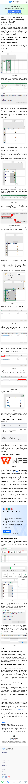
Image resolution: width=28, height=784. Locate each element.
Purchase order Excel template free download (12, 725)
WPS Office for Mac (5, 756)
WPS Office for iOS (5, 760)
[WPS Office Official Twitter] (10, 739)
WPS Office (16, 472)
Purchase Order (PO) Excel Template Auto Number (13, 731)
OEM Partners (4, 769)
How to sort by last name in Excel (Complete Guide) (13, 728)
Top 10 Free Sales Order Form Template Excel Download (14, 729)
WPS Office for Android (6, 758)
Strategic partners (5, 771)
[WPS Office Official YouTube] (15, 739)
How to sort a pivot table (7, 724)
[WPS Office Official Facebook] (13, 739)
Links (3, 767)
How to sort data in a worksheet (8, 727)
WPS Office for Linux (6, 762)
